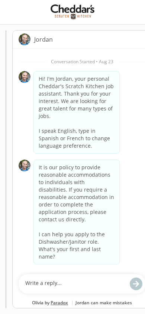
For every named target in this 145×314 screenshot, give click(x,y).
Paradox (59, 302)
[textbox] (75, 284)
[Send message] (136, 284)
